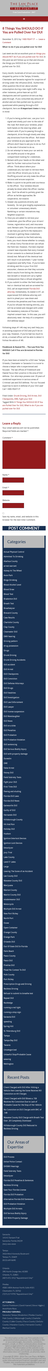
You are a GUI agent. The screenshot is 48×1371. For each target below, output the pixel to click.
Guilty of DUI (9, 810)
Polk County (9, 974)
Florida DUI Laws (11, 796)
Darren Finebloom (10, 1305)
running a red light (12, 1007)
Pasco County (10, 956)
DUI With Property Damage (16, 1218)
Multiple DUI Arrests (13, 1208)
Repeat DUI (9, 998)
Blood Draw (9, 589)
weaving (7, 1059)
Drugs (6, 650)
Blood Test (8, 594)
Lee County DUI (10, 876)
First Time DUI (10, 787)
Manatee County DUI (13, 881)
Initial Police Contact (13, 1161)
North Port (8, 918)
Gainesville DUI (10, 805)
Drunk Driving (20, 396)
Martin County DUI (12, 895)
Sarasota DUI (9, 1017)
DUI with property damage (16, 754)
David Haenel (25, 1305)
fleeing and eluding (12, 791)
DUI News (8, 721)
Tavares (7, 1045)
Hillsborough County (13, 819)
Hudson (7, 834)
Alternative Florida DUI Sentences (18, 1199)
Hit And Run (9, 824)
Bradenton (22, 1315)
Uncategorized (10, 1050)
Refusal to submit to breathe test (18, 993)
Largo (6, 866)
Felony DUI (8, 772)
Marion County (10, 890)
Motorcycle (9, 904)
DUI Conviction (10, 679)
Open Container (11, 927)
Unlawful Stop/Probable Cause (17, 1054)
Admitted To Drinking (13, 556)
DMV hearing (9, 636)
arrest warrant (10, 566)
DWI (16, 399)
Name (5, 475)
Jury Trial (8, 852)
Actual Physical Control (14, 552)
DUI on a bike (10, 726)
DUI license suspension (14, 711)
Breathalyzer (9, 608)
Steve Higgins (38, 1305)
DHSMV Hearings (11, 1166)
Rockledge (8, 1003)
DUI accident (9, 664)
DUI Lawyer (9, 707)
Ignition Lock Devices (13, 843)
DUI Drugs (8, 688)
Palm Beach (9, 951)
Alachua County (11, 561)
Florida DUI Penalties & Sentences (18, 1180)
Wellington (8, 1064)
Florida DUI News (11, 801)
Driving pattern (10, 641)
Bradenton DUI (10, 599)
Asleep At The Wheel (13, 570)
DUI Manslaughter (12, 716)
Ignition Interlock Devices (15, 838)
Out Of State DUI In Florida (16, 946)
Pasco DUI (8, 960)
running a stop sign (12, 1012)
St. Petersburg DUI (12, 1031)
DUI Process (9, 1157)
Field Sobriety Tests (12, 777)
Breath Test (9, 603)
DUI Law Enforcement (13, 702)
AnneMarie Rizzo (9, 1308)
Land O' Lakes (10, 862)
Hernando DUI (10, 815)
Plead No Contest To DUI (15, 970)
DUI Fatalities (10, 693)
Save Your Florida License (15, 1190)
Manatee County (17, 1324)
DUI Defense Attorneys (14, 683)
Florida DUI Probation (13, 1194)
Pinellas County (35, 1315)
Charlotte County (11, 622)
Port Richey (9, 979)
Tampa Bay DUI (10, 1040)
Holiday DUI (9, 829)
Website (6, 500)
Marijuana (8, 885)
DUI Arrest (32, 396)
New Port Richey (11, 913)
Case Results (9, 617)
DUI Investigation (11, 697)
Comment (7, 438)
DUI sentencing (10, 744)
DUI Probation (10, 735)
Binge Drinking (10, 580)
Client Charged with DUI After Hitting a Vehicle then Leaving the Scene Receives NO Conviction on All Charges (23, 1090)
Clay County (9, 627)
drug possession (11, 646)
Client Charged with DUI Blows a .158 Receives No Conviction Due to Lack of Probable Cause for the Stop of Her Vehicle (23, 1101)
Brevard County (11, 613)
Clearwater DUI (10, 632)
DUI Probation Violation (14, 740)
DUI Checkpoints (11, 674)
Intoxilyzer (8, 848)
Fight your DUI (25, 399)
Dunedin (7, 758)
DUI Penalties (10, 730)
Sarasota (6, 1315)
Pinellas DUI (9, 965)
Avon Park (8, 575)
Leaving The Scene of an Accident (18, 871)
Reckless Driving (11, 989)
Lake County (9, 857)
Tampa (7, 1036)
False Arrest (9, 768)
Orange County (10, 932)
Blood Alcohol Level (12, 585)
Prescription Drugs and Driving (18, 984)
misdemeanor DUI (12, 899)
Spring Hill (8, 1026)
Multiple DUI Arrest (12, 909)
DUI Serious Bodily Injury (15, 749)
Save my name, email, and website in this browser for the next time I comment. (20, 518)
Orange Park (9, 937)
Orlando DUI (9, 942)
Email (5, 487)
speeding (8, 1021)
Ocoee (6, 923)
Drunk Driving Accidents (14, 660)
